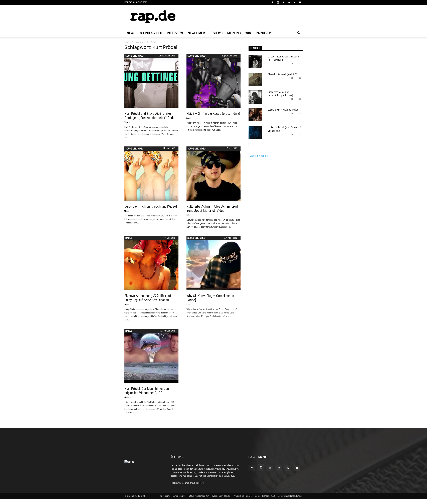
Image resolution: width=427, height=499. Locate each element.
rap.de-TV (263, 33)
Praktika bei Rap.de (243, 495)
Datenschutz (178, 495)
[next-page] (256, 144)
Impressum (164, 495)
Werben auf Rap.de (221, 495)
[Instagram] (278, 2)
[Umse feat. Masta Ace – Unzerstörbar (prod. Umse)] (255, 97)
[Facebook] (272, 2)
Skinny (126, 211)
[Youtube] (300, 2)
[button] (299, 33)
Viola (126, 122)
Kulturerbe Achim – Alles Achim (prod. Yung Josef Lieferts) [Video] (212, 208)
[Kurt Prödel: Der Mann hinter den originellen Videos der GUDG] (151, 356)
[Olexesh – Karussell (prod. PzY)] (255, 79)
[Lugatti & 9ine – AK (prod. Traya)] (255, 114)
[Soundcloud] (289, 2)
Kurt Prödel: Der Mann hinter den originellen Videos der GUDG (146, 391)
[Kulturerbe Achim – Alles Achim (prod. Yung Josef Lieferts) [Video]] (213, 173)
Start (126, 42)
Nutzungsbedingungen (198, 495)
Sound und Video (134, 55)
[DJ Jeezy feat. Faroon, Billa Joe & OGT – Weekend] (255, 61)
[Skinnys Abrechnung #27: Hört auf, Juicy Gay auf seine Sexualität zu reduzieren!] (151, 263)
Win (248, 33)
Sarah (188, 118)
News (131, 33)
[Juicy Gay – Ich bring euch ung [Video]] (151, 173)
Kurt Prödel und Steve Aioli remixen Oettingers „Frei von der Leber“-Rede (149, 116)
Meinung (234, 33)
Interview (175, 33)
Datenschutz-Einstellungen (290, 495)
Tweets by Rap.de (258, 155)
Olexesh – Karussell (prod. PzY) (282, 74)
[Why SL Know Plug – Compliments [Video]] (213, 263)
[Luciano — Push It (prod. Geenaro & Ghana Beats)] (255, 132)
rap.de (128, 237)
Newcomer (196, 33)
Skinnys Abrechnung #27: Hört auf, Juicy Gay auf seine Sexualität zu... (148, 298)
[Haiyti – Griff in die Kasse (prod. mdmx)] (213, 81)
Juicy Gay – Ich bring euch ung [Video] (150, 206)
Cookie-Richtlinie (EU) (265, 495)
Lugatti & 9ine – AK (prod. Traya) (283, 109)
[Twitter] (294, 2)
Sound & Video (151, 33)
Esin (188, 215)
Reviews (216, 33)
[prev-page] (251, 144)
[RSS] (283, 2)
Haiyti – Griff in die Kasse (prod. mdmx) (213, 114)
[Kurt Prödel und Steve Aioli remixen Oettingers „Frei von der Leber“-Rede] (151, 81)
